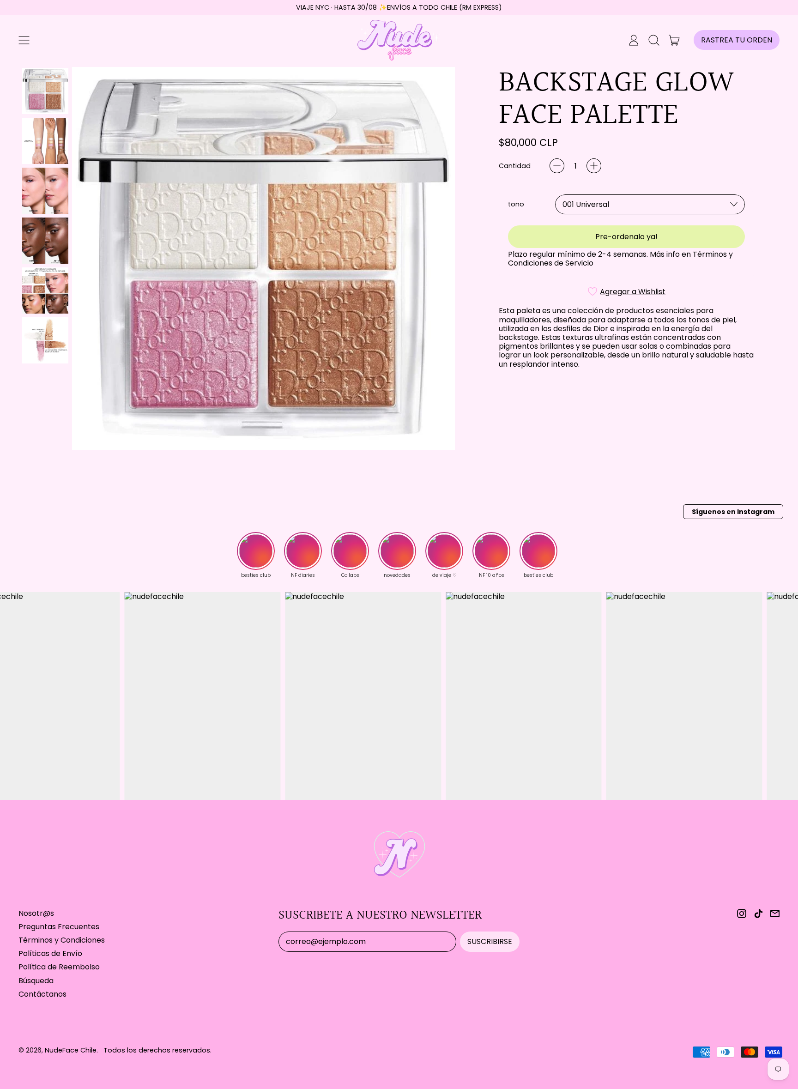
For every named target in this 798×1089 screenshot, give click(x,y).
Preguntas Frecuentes (58, 926)
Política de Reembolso (59, 967)
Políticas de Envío (50, 953)
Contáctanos (42, 994)
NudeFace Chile (71, 1050)
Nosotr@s (36, 913)
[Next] (441, 258)
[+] (593, 165)
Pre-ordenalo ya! (626, 236)
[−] (557, 165)
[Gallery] (236, 258)
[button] (654, 40)
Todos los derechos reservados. (157, 1050)
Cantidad (515, 166)
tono (516, 204)
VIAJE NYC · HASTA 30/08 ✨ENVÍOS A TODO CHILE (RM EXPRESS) (399, 7)
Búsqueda (36, 980)
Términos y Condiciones (61, 940)
